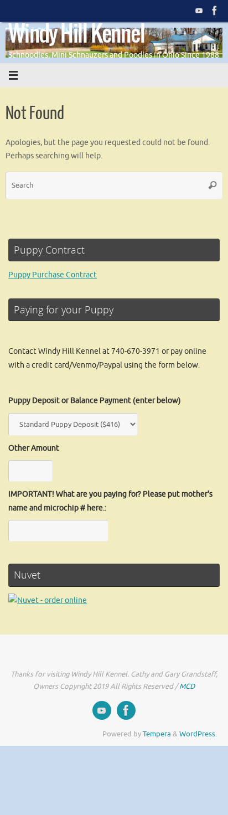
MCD (187, 686)
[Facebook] (214, 10)
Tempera (157, 734)
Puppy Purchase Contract (52, 275)
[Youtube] (199, 10)
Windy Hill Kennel (76, 34)
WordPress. (198, 734)
